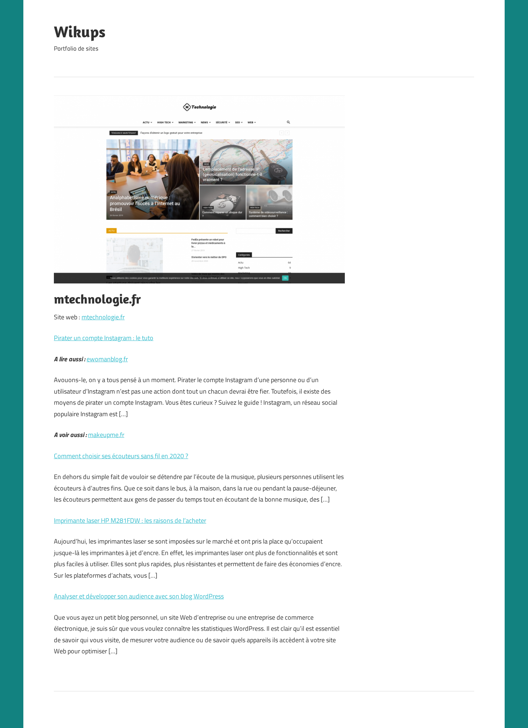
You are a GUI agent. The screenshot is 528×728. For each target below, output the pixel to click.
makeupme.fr (106, 435)
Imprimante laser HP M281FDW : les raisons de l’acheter (130, 520)
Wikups (80, 31)
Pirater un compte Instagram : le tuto (103, 338)
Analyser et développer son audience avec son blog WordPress (139, 596)
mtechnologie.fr (103, 317)
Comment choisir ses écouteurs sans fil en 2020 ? (121, 456)
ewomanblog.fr (107, 359)
